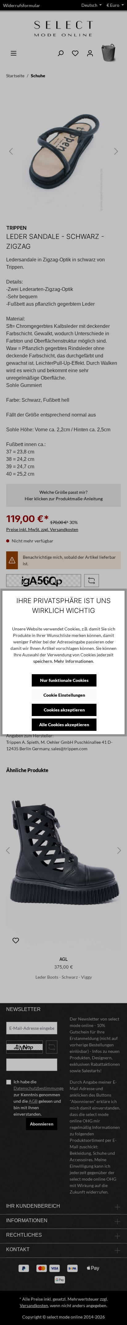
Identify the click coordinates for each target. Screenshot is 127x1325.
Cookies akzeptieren (64, 709)
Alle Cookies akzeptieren (64, 724)
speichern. (43, 661)
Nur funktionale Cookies (64, 680)
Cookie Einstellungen (64, 695)
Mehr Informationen (73, 661)
